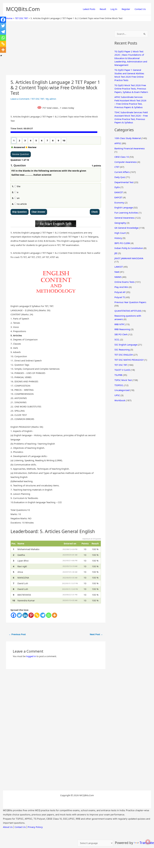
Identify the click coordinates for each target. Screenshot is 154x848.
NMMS (118, 276)
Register (126, 9)
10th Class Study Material (127, 138)
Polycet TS (119, 297)
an (18, 197)
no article (21, 203)
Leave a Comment (20, 98)
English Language (123, 207)
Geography (120, 222)
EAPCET (118, 197)
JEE (115, 253)
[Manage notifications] (147, 841)
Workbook (119, 400)
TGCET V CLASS (122, 369)
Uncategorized (121, 390)
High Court (120, 232)
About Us (8, 826)
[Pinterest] (31, 615)
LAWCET (118, 266)
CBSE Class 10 (121, 156)
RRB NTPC (119, 324)
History (118, 237)
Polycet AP (119, 292)
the (18, 186)
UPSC (117, 395)
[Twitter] (19, 615)
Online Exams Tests (124, 281)
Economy (119, 202)
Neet (116, 271)
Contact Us (140, 9)
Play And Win (121, 286)
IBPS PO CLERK (122, 243)
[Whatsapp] (48, 615)
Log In (114, 9)
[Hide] (1, 55)
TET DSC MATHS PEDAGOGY (129, 359)
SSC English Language (125, 344)
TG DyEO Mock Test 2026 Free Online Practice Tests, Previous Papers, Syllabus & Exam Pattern (131, 89)
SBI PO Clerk (121, 334)
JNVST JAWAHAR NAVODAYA (128, 258)
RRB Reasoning (122, 329)
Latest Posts (89, 9)
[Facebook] (13, 615)
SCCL (117, 339)
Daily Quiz (119, 177)
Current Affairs (122, 171)
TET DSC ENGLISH (123, 354)
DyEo (117, 187)
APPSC (117, 143)
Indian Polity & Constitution (128, 248)
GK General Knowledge (126, 227)
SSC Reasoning (122, 349)
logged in (31, 656)
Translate (147, 842)
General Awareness (124, 217)
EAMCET (118, 192)
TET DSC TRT (37, 98)
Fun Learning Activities (126, 212)
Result (103, 9)
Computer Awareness (125, 161)
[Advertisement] (55, 53)
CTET (116, 166)
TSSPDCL (119, 385)
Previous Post (17, 634)
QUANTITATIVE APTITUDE (127, 310)
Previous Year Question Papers (130, 302)
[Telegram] (42, 615)
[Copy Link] (37, 615)
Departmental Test (123, 182)
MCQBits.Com (23, 8)
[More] (54, 615)
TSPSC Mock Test (123, 380)
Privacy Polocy (35, 826)
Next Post (96, 634)
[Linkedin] (25, 615)
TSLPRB (118, 374)
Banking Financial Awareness (129, 148)
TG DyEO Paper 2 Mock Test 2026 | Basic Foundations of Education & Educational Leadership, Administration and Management (130, 58)
